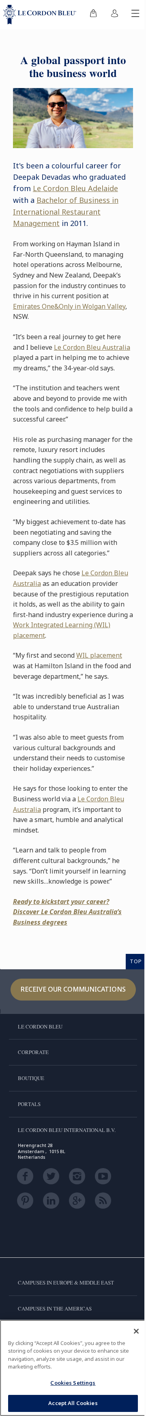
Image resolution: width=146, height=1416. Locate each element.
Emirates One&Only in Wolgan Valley (69, 306)
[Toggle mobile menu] (135, 14)
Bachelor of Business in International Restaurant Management (65, 211)
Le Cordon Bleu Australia (92, 347)
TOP (136, 961)
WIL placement (99, 655)
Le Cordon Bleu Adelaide (75, 188)
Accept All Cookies (72, 1403)
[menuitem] (93, 14)
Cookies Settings (72, 1382)
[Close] (136, 1331)
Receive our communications (73, 989)
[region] (73, 1368)
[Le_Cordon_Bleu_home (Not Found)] (41, 14)
